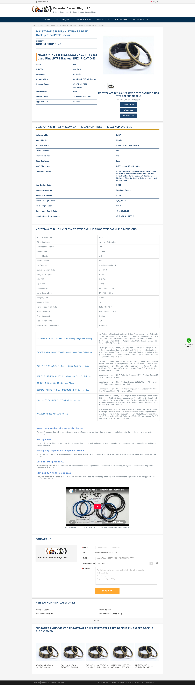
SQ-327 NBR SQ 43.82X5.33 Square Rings (55, 383)
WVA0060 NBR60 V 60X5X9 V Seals (52, 414)
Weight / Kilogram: (44, 195)
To (84, 553)
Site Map (54, 683)
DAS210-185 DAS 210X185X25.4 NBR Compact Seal (59, 400)
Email (85, 548)
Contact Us (45, 683)
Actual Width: (42, 79)
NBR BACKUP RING (52, 25)
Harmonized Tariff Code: (47, 211)
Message (86, 569)
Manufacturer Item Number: (48, 216)
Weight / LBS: (42, 135)
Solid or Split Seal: (44, 206)
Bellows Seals (103, 20)
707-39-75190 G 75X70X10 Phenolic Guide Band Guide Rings (63, 366)
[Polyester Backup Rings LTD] (41, 9)
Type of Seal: (42, 102)
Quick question (89, 563)
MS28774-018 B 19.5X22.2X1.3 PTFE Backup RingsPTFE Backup (64, 339)
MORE (96, 621)
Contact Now (128, 104)
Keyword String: (43, 156)
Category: (40, 74)
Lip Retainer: (42, 97)
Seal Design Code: (44, 185)
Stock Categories (63, 20)
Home (47, 20)
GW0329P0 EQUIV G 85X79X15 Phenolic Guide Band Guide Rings (65, 352)
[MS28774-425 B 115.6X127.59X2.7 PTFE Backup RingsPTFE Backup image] (128, 55)
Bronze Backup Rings (142, 20)
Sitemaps (61, 683)
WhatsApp (128, 110)
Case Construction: (44, 190)
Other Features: (43, 161)
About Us (36, 683)
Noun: (38, 64)
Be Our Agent (128, 116)
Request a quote (43, 2)
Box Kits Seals (121, 20)
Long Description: (43, 171)
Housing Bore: (42, 84)
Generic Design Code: (45, 201)
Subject (85, 558)
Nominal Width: (42, 145)
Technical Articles (83, 20)
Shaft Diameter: (43, 166)
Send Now (107, 590)
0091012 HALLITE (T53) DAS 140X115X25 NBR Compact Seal (63, 390)
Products (41, 25)
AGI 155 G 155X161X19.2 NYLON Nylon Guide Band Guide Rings (64, 376)
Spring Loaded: (42, 151)
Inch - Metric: (42, 140)
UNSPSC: (40, 69)
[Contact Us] (189, 343)
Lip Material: (42, 92)
